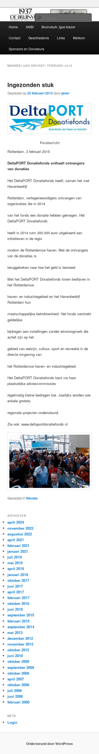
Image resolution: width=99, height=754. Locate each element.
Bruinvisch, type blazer (58, 26)
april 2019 (15, 568)
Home (13, 26)
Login (12, 722)
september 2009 (20, 667)
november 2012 (20, 644)
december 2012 (20, 638)
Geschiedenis (38, 37)
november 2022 (20, 528)
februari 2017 (18, 597)
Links (61, 37)
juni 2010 (15, 655)
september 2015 (20, 615)
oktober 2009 (18, 661)
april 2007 (15, 679)
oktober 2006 (18, 684)
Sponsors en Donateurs (26, 48)
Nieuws (32, 498)
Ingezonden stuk (30, 84)
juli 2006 (14, 690)
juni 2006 (15, 696)
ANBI (30, 26)
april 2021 (15, 539)
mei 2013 (15, 632)
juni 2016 (15, 609)
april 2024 (15, 522)
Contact (14, 37)
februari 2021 (18, 545)
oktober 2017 (18, 580)
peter (65, 93)
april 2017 (15, 591)
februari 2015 (18, 621)
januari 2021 (17, 551)
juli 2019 (14, 557)
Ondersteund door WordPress (49, 743)
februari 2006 (18, 702)
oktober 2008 (18, 673)
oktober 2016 (18, 603)
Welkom (79, 37)
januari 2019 (17, 574)
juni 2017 (15, 586)
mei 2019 (15, 562)
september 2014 (20, 626)
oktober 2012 (18, 649)
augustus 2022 (19, 534)
